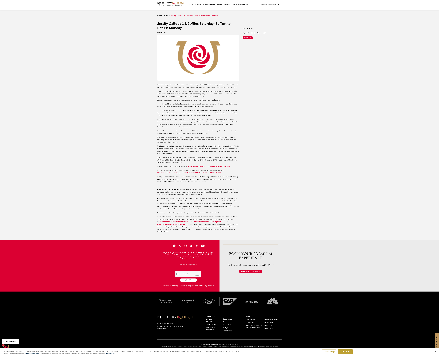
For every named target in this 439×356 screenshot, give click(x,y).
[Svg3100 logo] (272, 301)
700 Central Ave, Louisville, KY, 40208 (170, 326)
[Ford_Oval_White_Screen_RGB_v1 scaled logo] (208, 301)
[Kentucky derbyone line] (175, 317)
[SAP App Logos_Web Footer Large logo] (230, 301)
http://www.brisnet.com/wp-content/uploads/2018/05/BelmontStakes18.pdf (189, 173)
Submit (188, 280)
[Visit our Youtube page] (202, 245)
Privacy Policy (250, 319)
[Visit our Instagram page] (185, 245)
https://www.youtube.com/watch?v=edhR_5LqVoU (209, 166)
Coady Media (227, 325)
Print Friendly (269, 328)
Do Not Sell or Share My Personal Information (254, 326)
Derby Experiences (229, 328)
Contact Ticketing (240, 5)
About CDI (268, 325)
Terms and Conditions (32, 353)
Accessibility (268, 322)
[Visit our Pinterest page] (191, 245)
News (166, 15)
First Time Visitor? (268, 5)
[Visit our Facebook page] (174, 245)
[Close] (435, 351)
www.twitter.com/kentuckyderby (208, 222)
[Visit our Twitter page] (180, 245)
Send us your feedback (210, 320)
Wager (198, 5)
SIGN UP (248, 38)
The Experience (209, 5)
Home (159, 15)
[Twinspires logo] (251, 301)
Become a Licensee (229, 322)
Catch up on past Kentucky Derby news (196, 286)
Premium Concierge (251, 272)
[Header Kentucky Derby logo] (170, 5)
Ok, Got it (345, 352)
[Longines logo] (187, 301)
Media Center (227, 331)
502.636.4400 (162, 329)
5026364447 (268, 265)
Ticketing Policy (251, 322)
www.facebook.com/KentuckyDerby (173, 222)
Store (219, 5)
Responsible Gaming (271, 319)
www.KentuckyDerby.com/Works (171, 224)
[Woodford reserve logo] (166, 301)
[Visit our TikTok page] (196, 245)
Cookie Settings (329, 352)
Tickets (227, 5)
